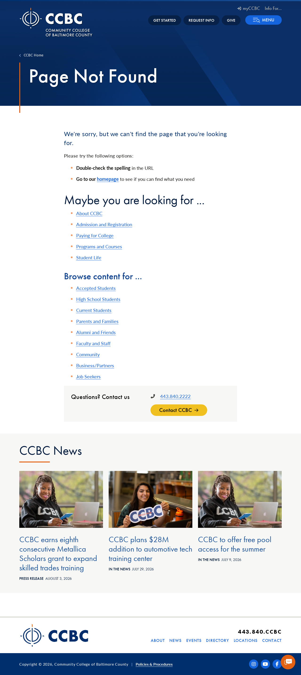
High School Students (98, 299)
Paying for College (95, 235)
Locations (245, 640)
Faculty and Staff (93, 343)
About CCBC (89, 213)
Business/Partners (95, 365)
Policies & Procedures (154, 664)
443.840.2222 (175, 396)
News (175, 640)
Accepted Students (96, 288)
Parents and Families (97, 321)
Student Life (88, 257)
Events (193, 640)
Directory (217, 640)
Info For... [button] (273, 8)
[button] (263, 20)
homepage (108, 179)
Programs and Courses (99, 246)
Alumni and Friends (96, 332)
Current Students (93, 310)
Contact (272, 640)
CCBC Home (34, 55)
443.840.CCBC (260, 631)
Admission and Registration (104, 224)
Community (88, 354)
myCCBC (251, 8)
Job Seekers (88, 376)
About (158, 640)
